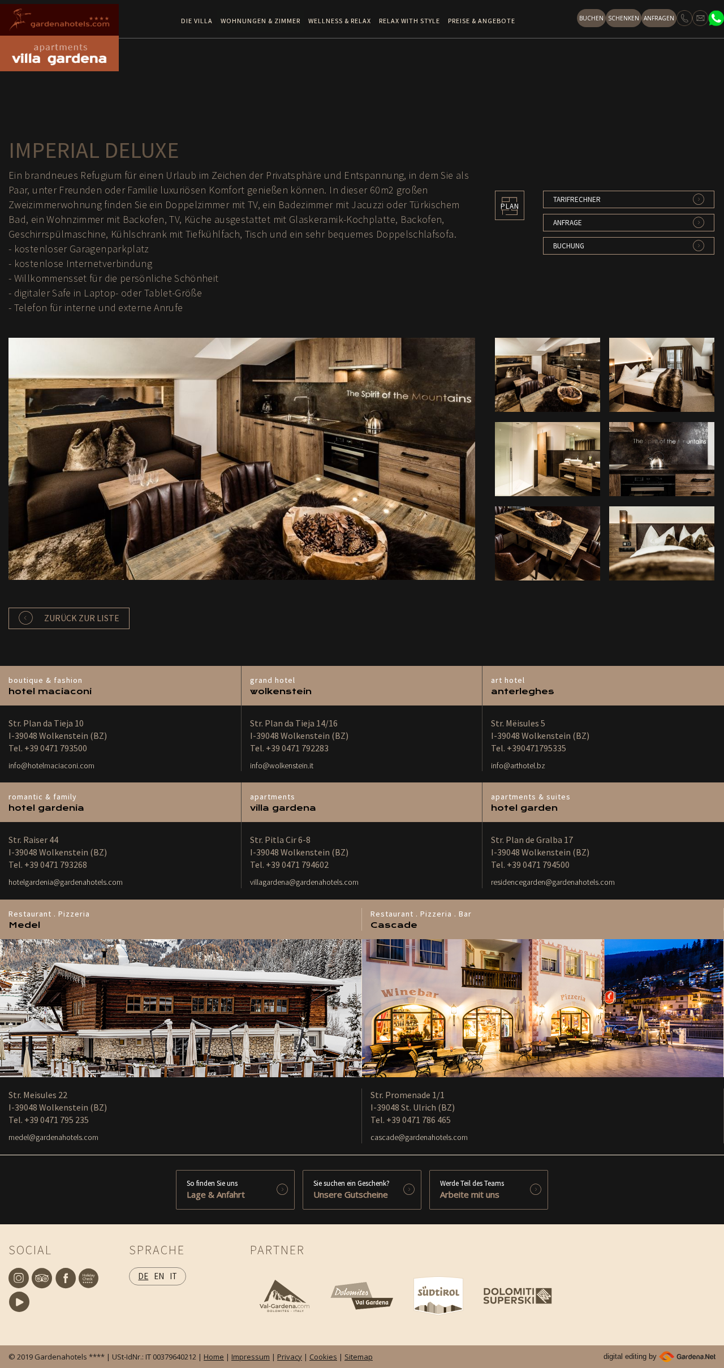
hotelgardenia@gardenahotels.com (65, 882)
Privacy (289, 1357)
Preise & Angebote (481, 20)
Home (214, 1357)
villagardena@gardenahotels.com (304, 882)
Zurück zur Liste (81, 617)
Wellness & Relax (339, 20)
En (159, 1276)
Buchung (568, 246)
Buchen (591, 18)
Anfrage (567, 222)
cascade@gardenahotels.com (419, 1137)
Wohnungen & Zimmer (260, 20)
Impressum (250, 1357)
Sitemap (358, 1357)
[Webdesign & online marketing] (687, 1356)
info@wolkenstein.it (281, 765)
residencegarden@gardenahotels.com (553, 882)
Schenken (623, 18)
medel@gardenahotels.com (53, 1137)
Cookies (323, 1357)
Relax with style (409, 20)
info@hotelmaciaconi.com (51, 765)
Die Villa (197, 20)
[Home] (59, 20)
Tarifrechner (577, 199)
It (173, 1276)
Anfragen (659, 18)
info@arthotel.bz (518, 765)
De (143, 1276)
